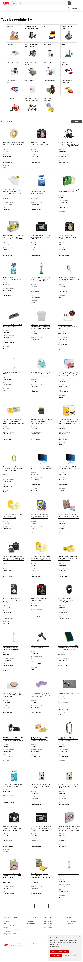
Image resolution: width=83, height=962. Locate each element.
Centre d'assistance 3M (72, 921)
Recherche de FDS (48, 921)
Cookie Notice (55, 947)
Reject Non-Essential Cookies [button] (59, 951)
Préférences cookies (45, 943)
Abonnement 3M (30, 923)
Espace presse (30, 921)
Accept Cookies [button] (56, 955)
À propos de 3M (7, 921)
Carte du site (70, 923)
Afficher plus (41, 906)
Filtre (76, 121)
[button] (69, 955)
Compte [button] (73, 8)
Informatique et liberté (30, 943)
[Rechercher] (69, 3)
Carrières (6, 923)
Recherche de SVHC (49, 923)
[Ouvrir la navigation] (77, 3)
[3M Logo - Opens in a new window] (6, 3)
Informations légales (16, 943)
